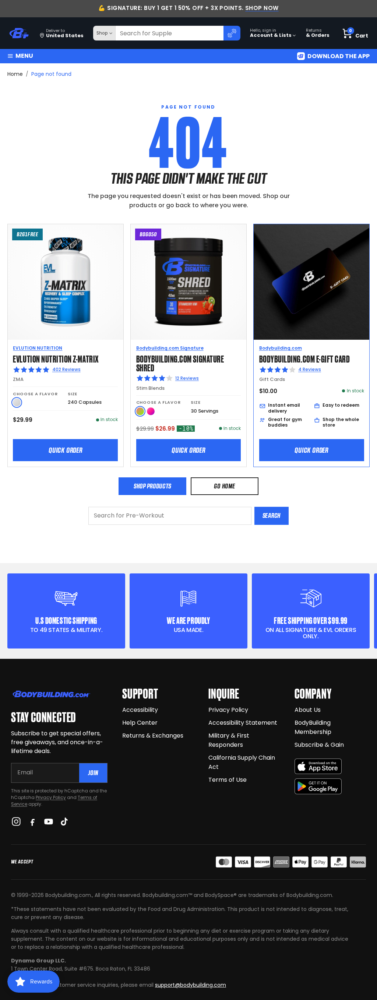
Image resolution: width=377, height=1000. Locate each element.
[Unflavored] (17, 402)
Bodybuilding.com (280, 348)
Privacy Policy (51, 797)
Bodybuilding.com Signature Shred (180, 362)
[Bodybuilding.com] (19, 33)
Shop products (152, 486)
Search (272, 515)
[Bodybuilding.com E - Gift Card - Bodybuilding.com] (311, 282)
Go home (224, 486)
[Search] (231, 33)
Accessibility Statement (242, 722)
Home (15, 74)
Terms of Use (227, 779)
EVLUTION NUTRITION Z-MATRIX (55, 358)
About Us (308, 710)
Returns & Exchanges (152, 735)
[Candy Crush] (151, 411)
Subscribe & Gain (319, 745)
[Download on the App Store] (318, 766)
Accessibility (140, 710)
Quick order (65, 450)
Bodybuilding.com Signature (170, 348)
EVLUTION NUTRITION (37, 348)
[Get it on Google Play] (318, 786)
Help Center (140, 722)
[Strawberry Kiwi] (140, 411)
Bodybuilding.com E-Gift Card (304, 358)
